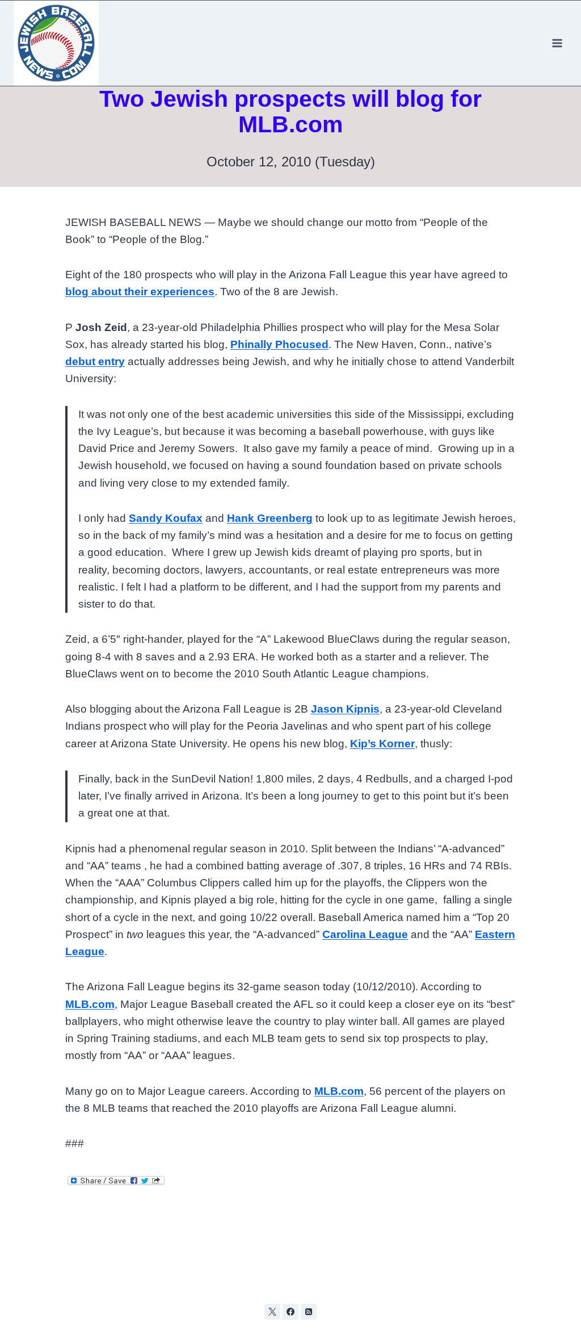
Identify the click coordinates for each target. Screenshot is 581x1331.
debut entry (95, 361)
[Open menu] (556, 43)
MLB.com (90, 1004)
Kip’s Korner (382, 744)
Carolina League (365, 934)
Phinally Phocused (279, 344)
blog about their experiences (139, 292)
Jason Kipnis (345, 709)
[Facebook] (290, 1312)
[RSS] (309, 1312)
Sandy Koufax (166, 518)
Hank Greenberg (270, 518)
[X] (272, 1312)
